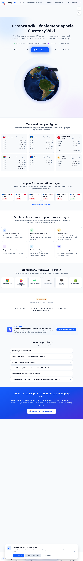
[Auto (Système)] (79, 13)
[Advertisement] (41, 11)
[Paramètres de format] (79, 8)
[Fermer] (74, 551)
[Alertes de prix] (80, 2)
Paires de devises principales (34, 2)
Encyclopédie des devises (60, 50)
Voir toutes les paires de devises (41, 204)
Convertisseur (41, 50)
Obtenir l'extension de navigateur (43, 411)
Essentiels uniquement (33, 555)
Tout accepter (18, 555)
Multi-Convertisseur (20, 50)
